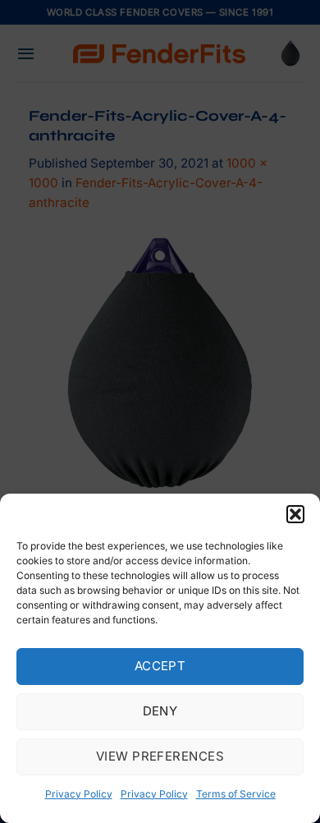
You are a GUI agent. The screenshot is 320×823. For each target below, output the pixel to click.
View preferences (160, 756)
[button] (295, 514)
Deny (160, 711)
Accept (160, 666)
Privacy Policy (78, 794)
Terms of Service (236, 794)
